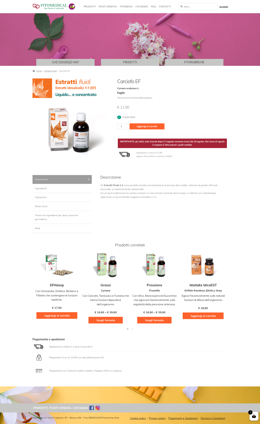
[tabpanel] (56, 286)
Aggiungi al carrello (147, 126)
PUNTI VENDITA (108, 6)
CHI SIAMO (141, 6)
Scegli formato (105, 320)
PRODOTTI (90, 6)
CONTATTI (165, 6)
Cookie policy (138, 418)
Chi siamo (80, 408)
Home (39, 71)
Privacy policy (157, 418)
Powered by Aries (110, 417)
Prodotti (40, 408)
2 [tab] (132, 329)
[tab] (62, 179)
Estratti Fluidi (50, 71)
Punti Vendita (60, 408)
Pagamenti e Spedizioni (183, 418)
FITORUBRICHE (194, 62)
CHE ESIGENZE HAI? (65, 62)
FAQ (153, 6)
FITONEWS (126, 6)
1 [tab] (127, 329)
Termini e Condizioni (212, 418)
